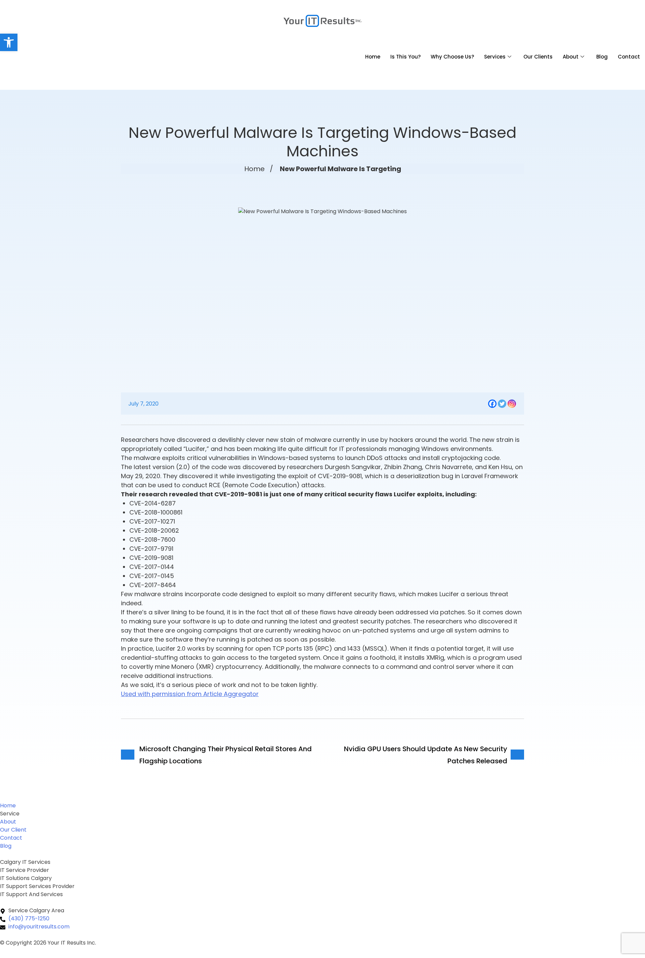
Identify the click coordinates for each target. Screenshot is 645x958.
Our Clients (538, 56)
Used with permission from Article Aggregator (190, 694)
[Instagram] (512, 403)
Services (495, 56)
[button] (8, 42)
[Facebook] (492, 403)
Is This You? (405, 56)
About (570, 56)
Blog (602, 56)
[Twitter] (502, 403)
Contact (629, 56)
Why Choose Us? (452, 56)
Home (372, 56)
